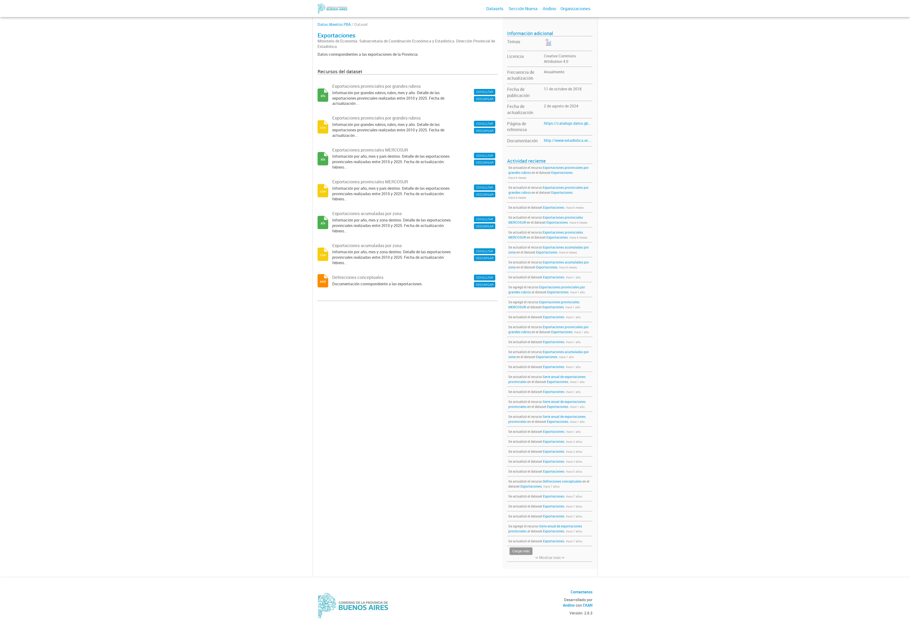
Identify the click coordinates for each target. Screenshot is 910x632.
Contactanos (581, 592)
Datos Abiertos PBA (334, 24)
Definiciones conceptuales (562, 481)
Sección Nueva (523, 8)
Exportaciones (562, 172)
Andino (549, 8)
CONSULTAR (484, 92)
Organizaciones (575, 8)
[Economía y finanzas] (548, 45)
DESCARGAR (485, 99)
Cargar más (521, 551)
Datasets (494, 8)
